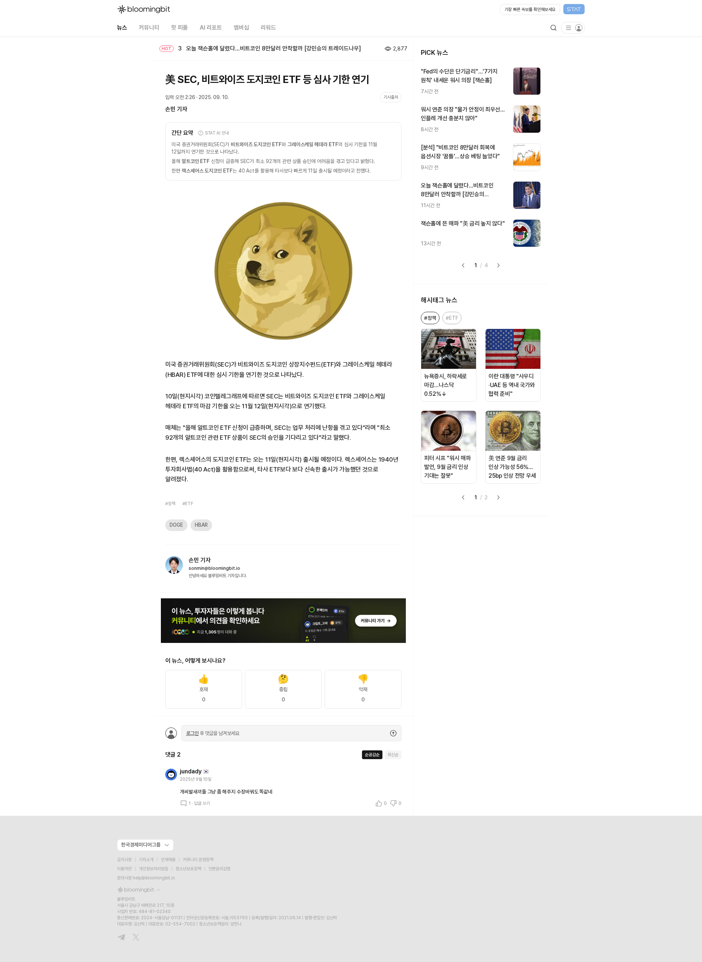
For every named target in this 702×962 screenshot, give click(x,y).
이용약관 (124, 868)
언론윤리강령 (219, 868)
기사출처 (391, 97)
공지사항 (124, 859)
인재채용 (168, 859)
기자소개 (146, 859)
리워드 (268, 27)
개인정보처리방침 (153, 868)
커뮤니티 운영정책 (198, 859)
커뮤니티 (149, 27)
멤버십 (241, 27)
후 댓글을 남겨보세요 (212, 733)
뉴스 (122, 27)
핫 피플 (179, 27)
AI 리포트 (211, 27)
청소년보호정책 (188, 868)
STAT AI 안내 (217, 133)
